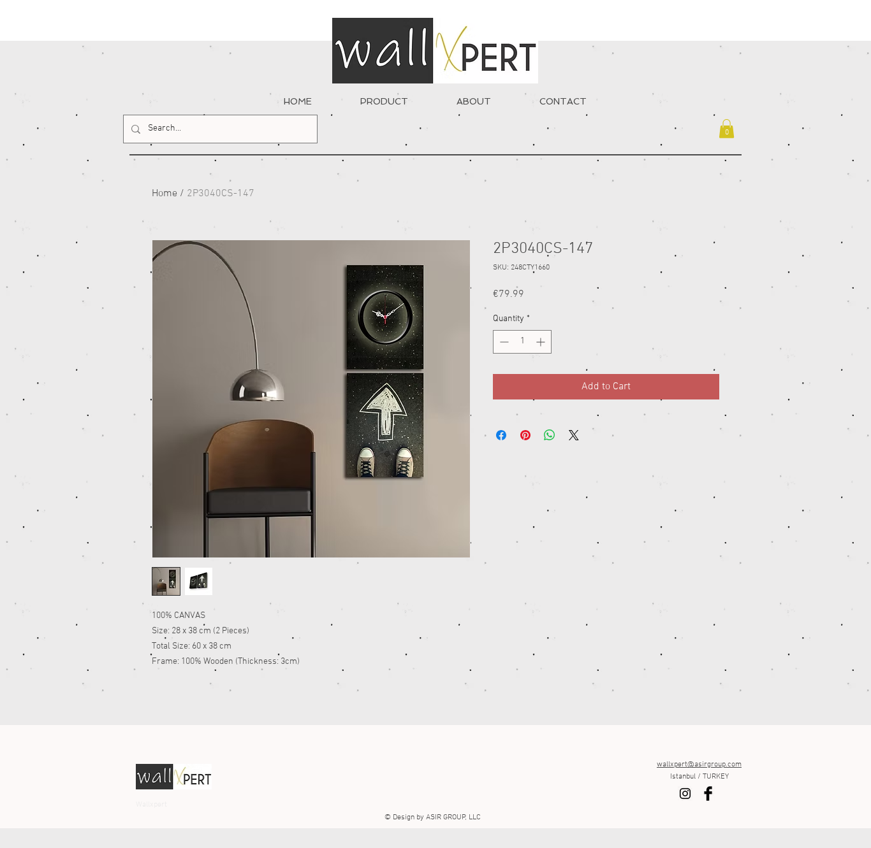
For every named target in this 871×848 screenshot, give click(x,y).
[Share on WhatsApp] (549, 435)
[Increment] (542, 342)
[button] (727, 128)
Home (164, 193)
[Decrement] (503, 342)
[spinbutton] (522, 342)
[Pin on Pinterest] (525, 435)
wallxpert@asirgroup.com (699, 764)
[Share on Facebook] (501, 435)
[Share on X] (574, 435)
